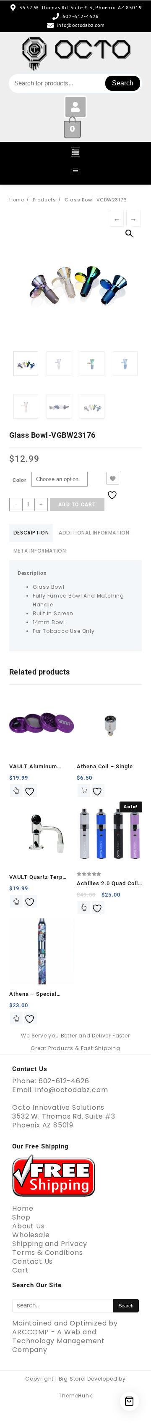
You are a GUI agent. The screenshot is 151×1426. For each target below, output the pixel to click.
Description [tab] (31, 532)
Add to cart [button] (84, 790)
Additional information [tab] (94, 532)
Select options (16, 790)
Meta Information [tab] (39, 550)
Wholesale (30, 1235)
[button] (75, 152)
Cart (20, 1270)
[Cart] (129, 1401)
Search (122, 83)
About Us (28, 1226)
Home (22, 1208)
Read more (16, 901)
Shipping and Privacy (49, 1244)
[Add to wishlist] (113, 478)
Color (19, 480)
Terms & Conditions (47, 1252)
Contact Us (32, 1261)
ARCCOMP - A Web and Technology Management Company (58, 1341)
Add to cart (77, 505)
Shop (21, 1217)
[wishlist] (30, 790)
